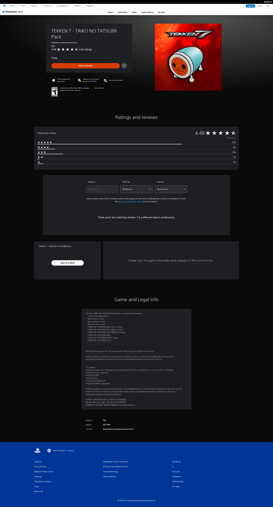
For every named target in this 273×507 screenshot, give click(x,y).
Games (34, 6)
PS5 (22, 6)
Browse (161, 12)
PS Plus (47, 6)
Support (90, 6)
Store (11, 6)
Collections (123, 12)
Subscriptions (147, 12)
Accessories (62, 6)
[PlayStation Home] (4, 6)
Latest (110, 12)
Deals (134, 12)
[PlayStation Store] (13, 11)
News (77, 6)
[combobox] (102, 189)
